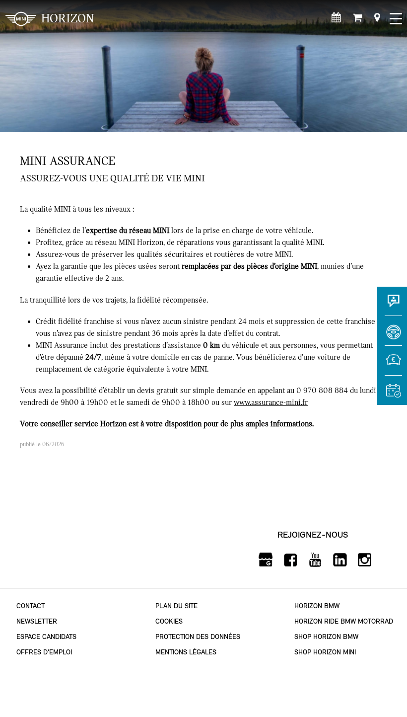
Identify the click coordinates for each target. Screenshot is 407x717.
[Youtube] (315, 560)
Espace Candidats (46, 637)
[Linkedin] (340, 560)
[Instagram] (365, 560)
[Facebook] (290, 560)
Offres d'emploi (44, 652)
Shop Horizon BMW (326, 637)
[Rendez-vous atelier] (336, 17)
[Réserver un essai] (392, 335)
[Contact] (392, 305)
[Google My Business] (265, 560)
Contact (30, 606)
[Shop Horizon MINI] (357, 17)
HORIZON (67, 18)
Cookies (169, 621)
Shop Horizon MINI (325, 652)
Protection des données (197, 637)
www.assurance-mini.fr (271, 402)
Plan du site (176, 606)
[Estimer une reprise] (392, 365)
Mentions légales (185, 652)
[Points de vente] (377, 17)
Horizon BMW (316, 606)
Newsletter (36, 621)
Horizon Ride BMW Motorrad (343, 621)
